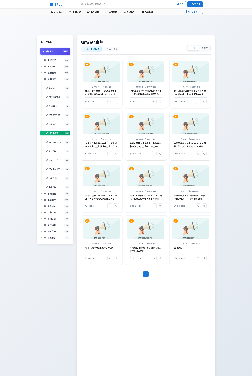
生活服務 (113, 11)
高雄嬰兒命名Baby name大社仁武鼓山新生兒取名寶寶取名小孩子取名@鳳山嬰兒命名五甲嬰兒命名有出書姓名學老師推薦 (190, 145)
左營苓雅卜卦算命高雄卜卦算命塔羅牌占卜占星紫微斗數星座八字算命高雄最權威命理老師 (101, 145)
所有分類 (149, 11)
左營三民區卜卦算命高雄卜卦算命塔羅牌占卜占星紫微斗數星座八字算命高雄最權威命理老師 (145, 145)
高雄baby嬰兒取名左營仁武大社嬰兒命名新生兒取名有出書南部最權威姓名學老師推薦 (146, 197)
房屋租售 (58, 11)
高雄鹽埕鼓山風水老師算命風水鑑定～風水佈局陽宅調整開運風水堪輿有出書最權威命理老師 (101, 197)
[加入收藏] (109, 101)
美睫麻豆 (178, 247)
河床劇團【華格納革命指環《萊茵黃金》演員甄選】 (145, 249)
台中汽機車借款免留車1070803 (100, 247)
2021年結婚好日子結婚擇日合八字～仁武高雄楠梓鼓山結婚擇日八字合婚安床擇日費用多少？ (146, 92)
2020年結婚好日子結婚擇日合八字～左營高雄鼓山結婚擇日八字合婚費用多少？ (190, 92)
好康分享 (131, 11)
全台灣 (194, 11)
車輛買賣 (76, 11)
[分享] (115, 101)
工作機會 (95, 11)
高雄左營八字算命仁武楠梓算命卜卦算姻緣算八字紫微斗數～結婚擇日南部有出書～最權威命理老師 (101, 92)
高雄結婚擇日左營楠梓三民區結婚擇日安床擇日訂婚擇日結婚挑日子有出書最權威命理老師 (189, 197)
